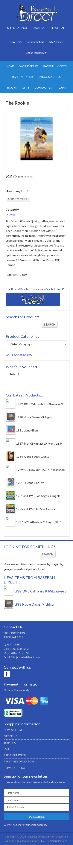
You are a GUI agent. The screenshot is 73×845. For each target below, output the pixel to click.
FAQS (7, 748)
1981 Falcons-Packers (30, 482)
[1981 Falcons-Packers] (10, 486)
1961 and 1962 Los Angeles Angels (38, 496)
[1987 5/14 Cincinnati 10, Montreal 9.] (10, 446)
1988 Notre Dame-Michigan (34, 417)
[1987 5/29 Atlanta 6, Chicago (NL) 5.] (10, 525)
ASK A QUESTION (15, 755)
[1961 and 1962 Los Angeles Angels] (10, 499)
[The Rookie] (37, 139)
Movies (10, 214)
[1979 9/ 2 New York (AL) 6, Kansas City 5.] (10, 473)
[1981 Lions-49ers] (10, 433)
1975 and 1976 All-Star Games (35, 509)
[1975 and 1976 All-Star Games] (10, 512)
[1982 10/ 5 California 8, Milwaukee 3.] (10, 407)
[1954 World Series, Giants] (10, 459)
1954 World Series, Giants (32, 456)
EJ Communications (56, 840)
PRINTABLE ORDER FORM (20, 761)
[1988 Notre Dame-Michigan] (10, 420)
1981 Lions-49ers (27, 430)
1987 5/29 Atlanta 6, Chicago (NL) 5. (39, 522)
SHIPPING (10, 742)
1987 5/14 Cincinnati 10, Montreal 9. (39, 443)
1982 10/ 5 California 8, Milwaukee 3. (39, 404)
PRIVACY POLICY (14, 767)
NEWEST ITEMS (13, 730)
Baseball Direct (36, 13)
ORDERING (11, 736)
